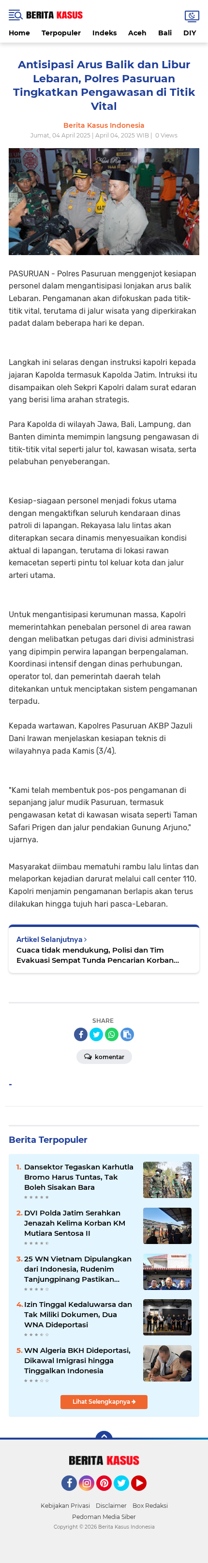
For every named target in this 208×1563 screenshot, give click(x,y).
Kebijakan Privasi (65, 1505)
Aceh (137, 33)
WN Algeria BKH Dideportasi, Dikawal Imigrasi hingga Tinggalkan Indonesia (77, 1360)
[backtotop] (104, 1439)
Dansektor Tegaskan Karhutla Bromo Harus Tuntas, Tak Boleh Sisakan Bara (79, 1177)
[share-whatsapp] (112, 1034)
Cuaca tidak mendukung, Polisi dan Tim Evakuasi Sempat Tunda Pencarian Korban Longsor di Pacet (95, 955)
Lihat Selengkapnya (102, 1401)
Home (19, 33)
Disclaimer (111, 1505)
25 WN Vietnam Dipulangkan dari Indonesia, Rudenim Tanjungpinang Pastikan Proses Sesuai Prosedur (78, 1269)
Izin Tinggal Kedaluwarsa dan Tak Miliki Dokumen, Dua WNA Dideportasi (78, 1314)
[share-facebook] (81, 1034)
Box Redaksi (150, 1505)
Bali (165, 33)
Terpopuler (61, 33)
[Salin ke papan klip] (127, 1034)
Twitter (126, 1495)
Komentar (108, 1057)
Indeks (104, 33)
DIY (189, 33)
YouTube (145, 1495)
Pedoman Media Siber (104, 1516)
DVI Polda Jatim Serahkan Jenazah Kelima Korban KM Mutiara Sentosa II (74, 1223)
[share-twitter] (96, 1034)
